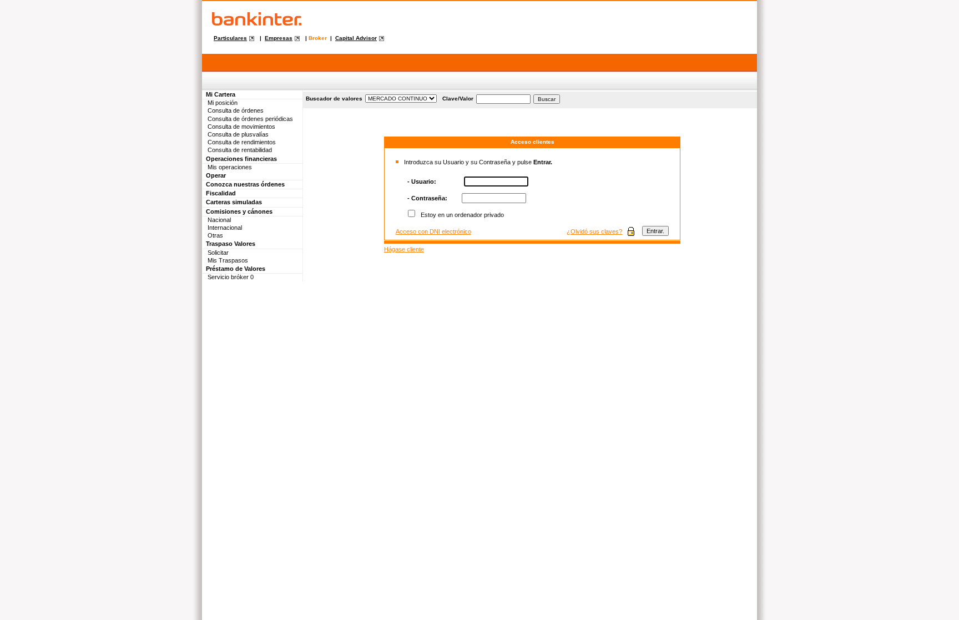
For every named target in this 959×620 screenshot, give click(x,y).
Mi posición (223, 102)
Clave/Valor (457, 98)
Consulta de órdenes (236, 110)
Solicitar (218, 252)
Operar (216, 175)
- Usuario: (421, 181)
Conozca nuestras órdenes (245, 184)
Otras (215, 235)
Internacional (225, 227)
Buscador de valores (334, 98)
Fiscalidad (221, 193)
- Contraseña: (427, 198)
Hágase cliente (404, 249)
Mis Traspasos (228, 260)
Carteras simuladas (234, 202)
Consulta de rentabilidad (240, 150)
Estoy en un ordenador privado (462, 214)
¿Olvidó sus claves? (594, 231)
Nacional (219, 219)
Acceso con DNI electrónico (433, 231)
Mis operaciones (230, 167)
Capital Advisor (356, 38)
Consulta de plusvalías (238, 134)
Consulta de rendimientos (242, 142)
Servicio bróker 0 (231, 277)
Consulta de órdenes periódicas (250, 118)
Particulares (230, 38)
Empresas (278, 38)
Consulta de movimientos (241, 126)
